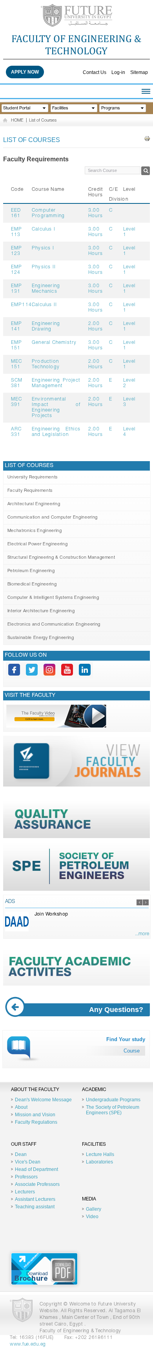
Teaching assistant (35, 1207)
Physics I (43, 248)
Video (92, 1216)
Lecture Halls (100, 1154)
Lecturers (25, 1192)
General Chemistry (54, 342)
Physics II (44, 267)
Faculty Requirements (30, 491)
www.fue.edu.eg (28, 1344)
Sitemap (139, 72)
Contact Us (94, 72)
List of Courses (42, 120)
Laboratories (99, 1162)
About (21, 1107)
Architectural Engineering (33, 504)
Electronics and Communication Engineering (53, 624)
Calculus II (44, 305)
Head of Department (36, 1169)
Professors (26, 1177)
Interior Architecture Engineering (41, 611)
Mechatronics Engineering (34, 531)
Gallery (93, 1209)
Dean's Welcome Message (43, 1099)
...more (142, 934)
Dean (21, 1154)
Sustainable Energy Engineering (40, 638)
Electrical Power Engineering (37, 544)
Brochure (44, 1269)
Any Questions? (116, 1010)
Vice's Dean (27, 1162)
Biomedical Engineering (32, 584)
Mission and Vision (35, 1114)
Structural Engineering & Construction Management (61, 558)
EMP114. (22, 305)
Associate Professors (37, 1184)
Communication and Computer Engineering (52, 517)
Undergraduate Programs (113, 1099)
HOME (17, 120)
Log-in (118, 72)
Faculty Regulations (36, 1122)
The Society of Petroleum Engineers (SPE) (112, 1109)
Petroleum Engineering (31, 571)
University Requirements (32, 477)
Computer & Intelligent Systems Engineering (53, 598)
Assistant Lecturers (35, 1199)
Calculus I (43, 229)
